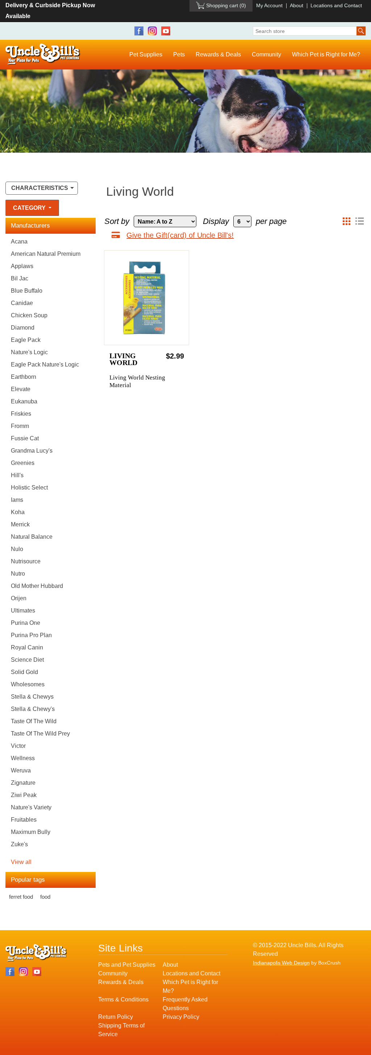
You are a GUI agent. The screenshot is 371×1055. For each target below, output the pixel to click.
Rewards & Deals (218, 54)
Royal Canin (27, 647)
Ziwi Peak (24, 795)
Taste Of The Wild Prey (40, 733)
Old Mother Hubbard (37, 586)
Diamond (22, 328)
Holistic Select (29, 487)
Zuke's (19, 844)
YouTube (165, 30)
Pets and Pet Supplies (126, 965)
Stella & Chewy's (33, 709)
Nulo (17, 549)
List (359, 221)
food (45, 897)
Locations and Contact (336, 5)
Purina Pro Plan (31, 635)
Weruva (21, 770)
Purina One (25, 623)
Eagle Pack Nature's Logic (45, 364)
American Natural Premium (45, 254)
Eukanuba (24, 401)
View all (21, 862)
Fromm (20, 426)
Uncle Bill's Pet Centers (42, 54)
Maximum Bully (30, 832)
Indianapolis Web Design (281, 963)
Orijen (18, 598)
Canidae (22, 303)
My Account (269, 5)
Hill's (17, 475)
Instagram (152, 30)
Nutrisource (26, 561)
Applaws (22, 266)
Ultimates (23, 610)
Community (266, 54)
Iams (17, 500)
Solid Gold (24, 672)
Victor (18, 746)
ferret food (21, 897)
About (296, 5)
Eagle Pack (26, 340)
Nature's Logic (29, 352)
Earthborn (23, 377)
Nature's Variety (31, 807)
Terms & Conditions (123, 999)
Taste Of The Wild (34, 721)
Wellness (23, 758)
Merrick (20, 524)
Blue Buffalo (26, 291)
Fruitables (24, 820)
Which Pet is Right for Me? (326, 54)
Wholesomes (28, 684)
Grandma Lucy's (32, 451)
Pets (179, 54)
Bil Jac (19, 278)
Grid (346, 221)
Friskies (21, 414)
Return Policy (115, 1017)
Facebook (138, 30)
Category (30, 208)
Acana (19, 241)
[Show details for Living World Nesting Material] (146, 297)
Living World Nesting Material (137, 381)
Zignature (23, 783)
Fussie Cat (25, 438)
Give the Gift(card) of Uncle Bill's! (180, 235)
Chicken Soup (29, 315)
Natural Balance (32, 537)
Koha (18, 512)
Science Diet (27, 660)
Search (361, 30)
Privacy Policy (181, 1017)
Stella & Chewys (32, 697)
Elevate (20, 389)
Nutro (18, 574)
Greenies (22, 463)
